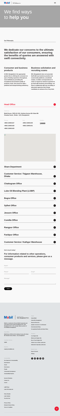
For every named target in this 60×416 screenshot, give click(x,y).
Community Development (9, 371)
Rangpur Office (11, 227)
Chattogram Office (13, 183)
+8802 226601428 (9, 125)
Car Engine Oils (34, 335)
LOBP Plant (6, 387)
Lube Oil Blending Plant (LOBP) (19, 191)
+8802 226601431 (28, 125)
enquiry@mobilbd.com (9, 349)
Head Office (9, 104)
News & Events (34, 351)
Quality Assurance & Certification (38, 324)
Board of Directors (35, 322)
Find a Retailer (7, 393)
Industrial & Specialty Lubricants (38, 344)
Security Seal (7, 398)
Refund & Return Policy (9, 405)
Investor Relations (8, 378)
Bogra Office (10, 198)
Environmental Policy (36, 326)
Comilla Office (11, 220)
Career (5, 382)
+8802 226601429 (9, 128)
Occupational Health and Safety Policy (39, 329)
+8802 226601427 (9, 123)
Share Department (12, 167)
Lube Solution (7, 396)
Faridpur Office (11, 235)
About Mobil (33, 318)
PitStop (32, 353)
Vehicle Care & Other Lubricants (38, 342)
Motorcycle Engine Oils (36, 338)
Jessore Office (11, 213)
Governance (7, 367)
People (5, 369)
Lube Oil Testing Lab (8, 389)
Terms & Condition (8, 407)
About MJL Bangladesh (36, 320)
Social (5, 364)
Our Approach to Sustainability (11, 360)
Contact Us (6, 380)
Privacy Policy (7, 402)
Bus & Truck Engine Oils (36, 340)
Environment (7, 362)
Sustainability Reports (9, 373)
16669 (5, 342)
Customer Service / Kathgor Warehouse (23, 242)
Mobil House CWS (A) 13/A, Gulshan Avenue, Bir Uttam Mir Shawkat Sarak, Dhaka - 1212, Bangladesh (16, 335)
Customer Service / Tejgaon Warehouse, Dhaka (23, 175)
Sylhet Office (10, 205)
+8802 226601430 (28, 123)
